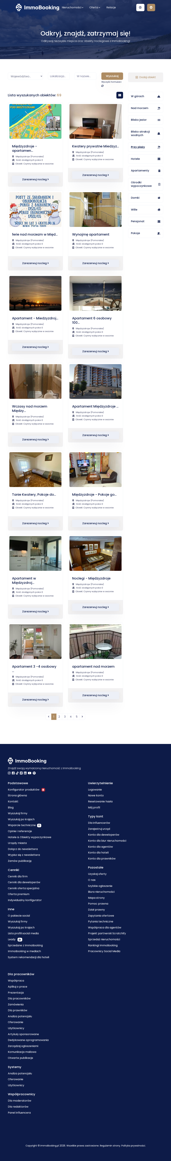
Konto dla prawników (102, 858)
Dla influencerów (99, 823)
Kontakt (13, 801)
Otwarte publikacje (20, 1058)
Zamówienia (16, 1004)
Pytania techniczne (100, 921)
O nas (92, 880)
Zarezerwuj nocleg (34, 179)
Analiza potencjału (20, 1016)
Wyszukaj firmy (17, 813)
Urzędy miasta (17, 843)
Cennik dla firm (18, 876)
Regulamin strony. (110, 1145)
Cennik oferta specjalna (23, 888)
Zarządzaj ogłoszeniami (23, 1046)
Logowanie (95, 790)
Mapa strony (96, 898)
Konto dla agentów (100, 847)
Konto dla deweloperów (103, 835)
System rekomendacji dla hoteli (28, 957)
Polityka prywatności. (133, 1145)
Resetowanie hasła (100, 801)
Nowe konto (96, 795)
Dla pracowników (19, 998)
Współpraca (16, 981)
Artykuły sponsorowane (23, 1034)
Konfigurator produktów (24, 790)
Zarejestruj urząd (99, 829)
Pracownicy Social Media (104, 951)
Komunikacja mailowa (22, 1052)
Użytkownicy (16, 1028)
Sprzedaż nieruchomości (104, 939)
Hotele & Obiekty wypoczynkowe (29, 837)
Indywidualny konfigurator (25, 900)
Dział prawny (96, 910)
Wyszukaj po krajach (21, 819)
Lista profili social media (23, 933)
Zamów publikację (20, 861)
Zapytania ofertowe (101, 916)
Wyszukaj (112, 76)
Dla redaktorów (18, 1107)
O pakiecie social (19, 916)
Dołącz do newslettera (23, 849)
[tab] (119, 95)
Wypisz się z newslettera (24, 855)
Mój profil (94, 807)
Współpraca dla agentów (104, 927)
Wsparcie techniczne (22, 825)
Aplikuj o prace (17, 987)
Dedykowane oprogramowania (28, 1040)
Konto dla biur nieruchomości (107, 841)
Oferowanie (15, 1022)
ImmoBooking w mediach (24, 951)
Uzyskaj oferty (97, 874)
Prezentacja (16, 993)
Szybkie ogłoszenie (100, 886)
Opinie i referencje (20, 831)
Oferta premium (18, 894)
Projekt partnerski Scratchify (107, 933)
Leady (12, 939)
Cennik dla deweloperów (24, 882)
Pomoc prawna (98, 904)
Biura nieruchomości (101, 892)
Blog (11, 807)
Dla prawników (17, 1010)
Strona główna (17, 795)
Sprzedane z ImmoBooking (25, 945)
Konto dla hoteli (98, 852)
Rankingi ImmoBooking (103, 945)
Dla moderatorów (19, 1101)
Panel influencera (19, 1113)
